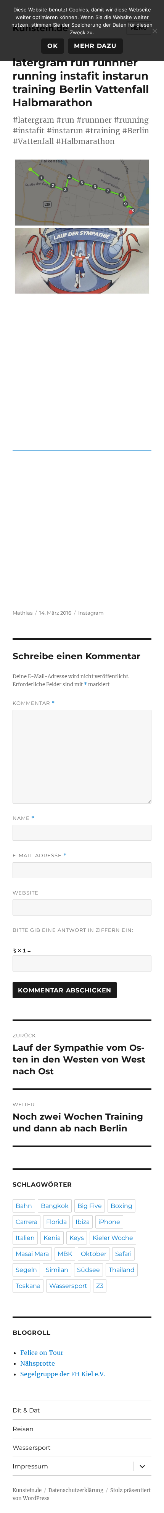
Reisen (23, 1429)
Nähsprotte (37, 1363)
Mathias (22, 613)
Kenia (52, 1237)
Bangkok (55, 1205)
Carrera (26, 1221)
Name (24, 818)
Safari (123, 1253)
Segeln (26, 1269)
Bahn (24, 1205)
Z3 (99, 1285)
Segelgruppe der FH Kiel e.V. (62, 1374)
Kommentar (34, 703)
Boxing (121, 1205)
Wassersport (68, 1285)
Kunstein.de (27, 1490)
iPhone (109, 1221)
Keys (76, 1237)
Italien (25, 1237)
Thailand (122, 1269)
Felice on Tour (41, 1352)
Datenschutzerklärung (75, 1490)
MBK (65, 1253)
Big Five (89, 1205)
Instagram (91, 613)
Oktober (93, 1253)
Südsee (88, 1269)
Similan (57, 1269)
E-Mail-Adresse (40, 855)
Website (26, 893)
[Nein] (154, 31)
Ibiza (83, 1221)
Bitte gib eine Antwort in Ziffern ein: (73, 930)
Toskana (28, 1285)
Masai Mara (32, 1253)
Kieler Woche (113, 1237)
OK (52, 46)
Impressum (30, 1466)
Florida (56, 1221)
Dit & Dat (26, 1410)
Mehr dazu (95, 46)
